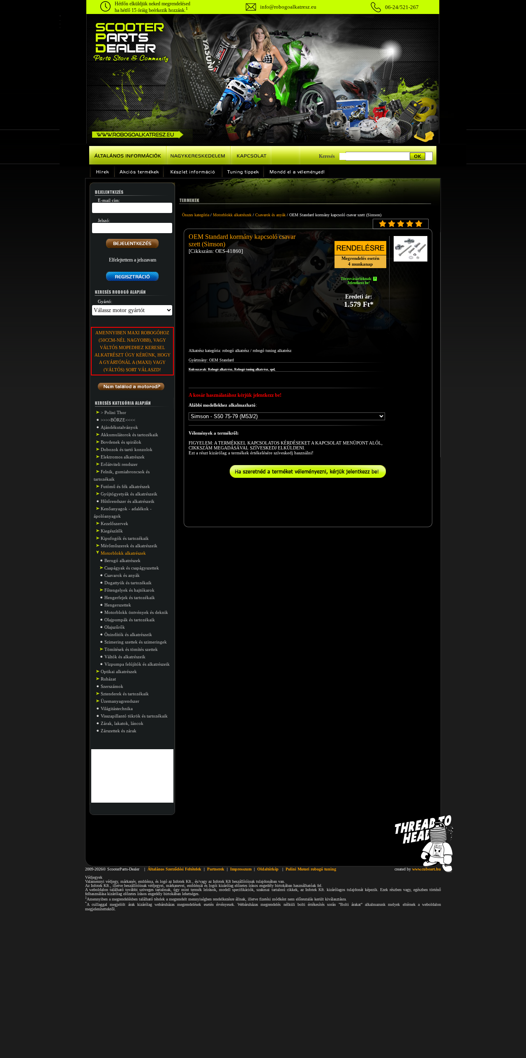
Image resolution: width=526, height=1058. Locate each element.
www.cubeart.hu (426, 869)
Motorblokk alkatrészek (232, 215)
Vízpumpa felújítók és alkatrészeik (137, 664)
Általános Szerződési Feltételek (174, 869)
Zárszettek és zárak (118, 730)
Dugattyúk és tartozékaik (128, 582)
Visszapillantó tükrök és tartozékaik (134, 715)
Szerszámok (112, 686)
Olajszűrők (114, 627)
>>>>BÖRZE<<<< (118, 419)
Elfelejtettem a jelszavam (132, 260)
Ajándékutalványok (119, 427)
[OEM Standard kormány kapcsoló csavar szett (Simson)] (410, 259)
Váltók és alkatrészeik (124, 656)
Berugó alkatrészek (122, 560)
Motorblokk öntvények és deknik (136, 612)
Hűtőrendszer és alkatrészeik (128, 501)
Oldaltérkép (268, 869)
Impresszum (240, 869)
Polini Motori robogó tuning (311, 869)
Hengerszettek (117, 604)
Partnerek (215, 869)
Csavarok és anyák (122, 575)
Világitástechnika (117, 708)
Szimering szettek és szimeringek (135, 641)
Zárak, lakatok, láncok (122, 723)
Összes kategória (195, 215)
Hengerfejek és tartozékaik (129, 597)
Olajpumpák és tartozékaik (129, 619)
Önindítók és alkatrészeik (128, 634)
